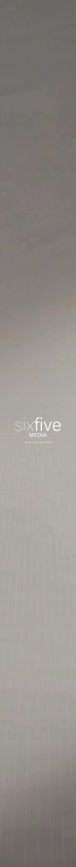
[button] (38, 448)
